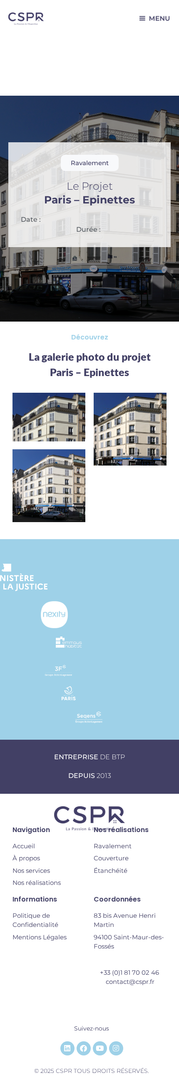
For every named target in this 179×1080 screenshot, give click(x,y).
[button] (90, 163)
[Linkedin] (67, 1048)
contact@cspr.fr (130, 982)
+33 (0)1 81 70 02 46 (130, 972)
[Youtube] (100, 1048)
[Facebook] (84, 1048)
